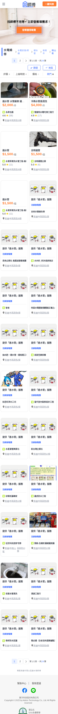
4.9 (32, 115)
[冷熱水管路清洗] (43, 90)
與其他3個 (44, 266)
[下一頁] (26, 60)
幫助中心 (21, 683)
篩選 (35, 67)
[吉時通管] (43, 139)
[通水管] (14, 139)
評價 (5, 74)
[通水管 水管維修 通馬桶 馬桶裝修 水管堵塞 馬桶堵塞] (14, 90)
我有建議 (36, 683)
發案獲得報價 (29, 30)
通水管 (36, 52)
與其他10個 (45, 454)
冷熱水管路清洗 (39, 101)
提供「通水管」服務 (41, 199)
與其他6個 (15, 313)
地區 (50, 67)
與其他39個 (16, 169)
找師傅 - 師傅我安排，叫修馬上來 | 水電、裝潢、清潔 (29, 4)
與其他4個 (15, 266)
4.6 (4, 115)
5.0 (4, 164)
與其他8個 (44, 360)
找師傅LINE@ (33, 690)
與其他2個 (44, 169)
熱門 (49, 74)
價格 (34, 74)
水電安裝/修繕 (23, 52)
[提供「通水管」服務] (43, 188)
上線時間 (20, 74)
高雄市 (45, 52)
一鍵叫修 (49, 4)
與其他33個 (16, 120)
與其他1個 (44, 120)
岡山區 (54, 52)
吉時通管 (35, 150)
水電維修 (8, 52)
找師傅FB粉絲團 (24, 690)
